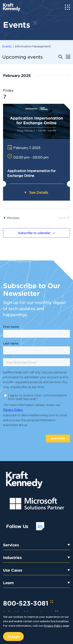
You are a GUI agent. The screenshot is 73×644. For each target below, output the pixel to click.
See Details (38, 192)
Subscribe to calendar (34, 233)
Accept (13, 636)
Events (7, 46)
